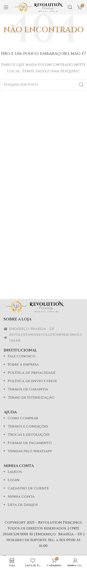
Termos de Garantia (28, 389)
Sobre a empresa (23, 364)
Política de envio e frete (32, 381)
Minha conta (21, 496)
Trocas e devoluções (29, 434)
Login (14, 480)
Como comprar (23, 418)
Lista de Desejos (23, 504)
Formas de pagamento (30, 442)
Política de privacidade (32, 372)
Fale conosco (22, 356)
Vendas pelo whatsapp (30, 451)
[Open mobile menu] (6, 7)
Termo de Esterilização (31, 397)
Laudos (15, 471)
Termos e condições (28, 426)
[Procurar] (70, 7)
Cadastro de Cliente (28, 488)
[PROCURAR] (81, 84)
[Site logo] (38, 7)
